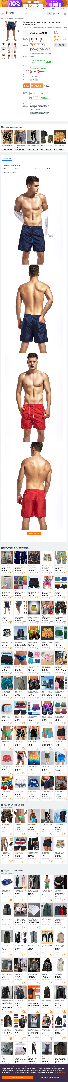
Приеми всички (17, 1077)
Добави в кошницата (36, 85)
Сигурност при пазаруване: (26, 94)
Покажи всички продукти (7, 807)
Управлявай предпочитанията (50, 1077)
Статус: (25, 56)
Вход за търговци (31, 9)
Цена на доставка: (26, 75)
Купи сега (26, 85)
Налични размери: (25, 44)
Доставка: (26, 65)
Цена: (25, 33)
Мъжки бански (20, 18)
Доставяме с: (26, 71)
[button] (3, 13)
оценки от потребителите (39, 27)
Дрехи (6, 18)
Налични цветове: (25, 39)
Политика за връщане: (26, 105)
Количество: (26, 79)
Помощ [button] (45, 9)
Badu (2, 18)
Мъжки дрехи (12, 18)
